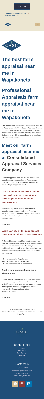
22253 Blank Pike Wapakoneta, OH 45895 (22, 375)
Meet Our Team (22, 353)
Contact (22, 355)
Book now (6, 224)
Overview (11, 312)
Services (22, 348)
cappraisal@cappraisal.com (22, 371)
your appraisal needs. (18, 185)
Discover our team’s (9, 182)
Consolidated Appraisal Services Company (21, 163)
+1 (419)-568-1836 (22, 368)
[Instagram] (22, 384)
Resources (22, 350)
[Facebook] (15, 384)
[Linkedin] (29, 384)
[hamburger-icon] (37, 24)
